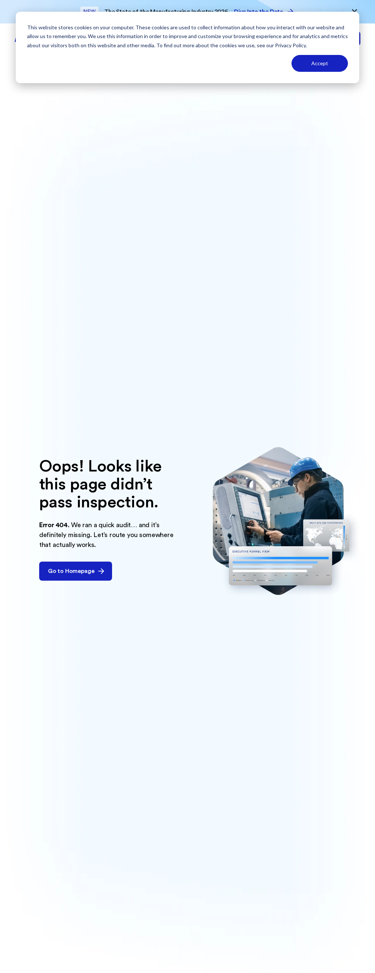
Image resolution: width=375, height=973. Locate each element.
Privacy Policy (290, 45)
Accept (319, 63)
